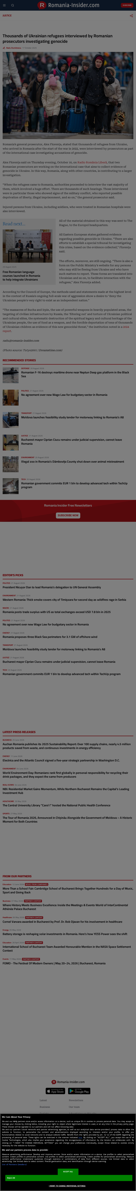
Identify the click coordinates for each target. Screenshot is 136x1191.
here (80, 1137)
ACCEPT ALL (68, 1172)
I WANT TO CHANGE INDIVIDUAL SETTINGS (67, 1186)
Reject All (11, 1178)
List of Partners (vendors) (14, 1164)
